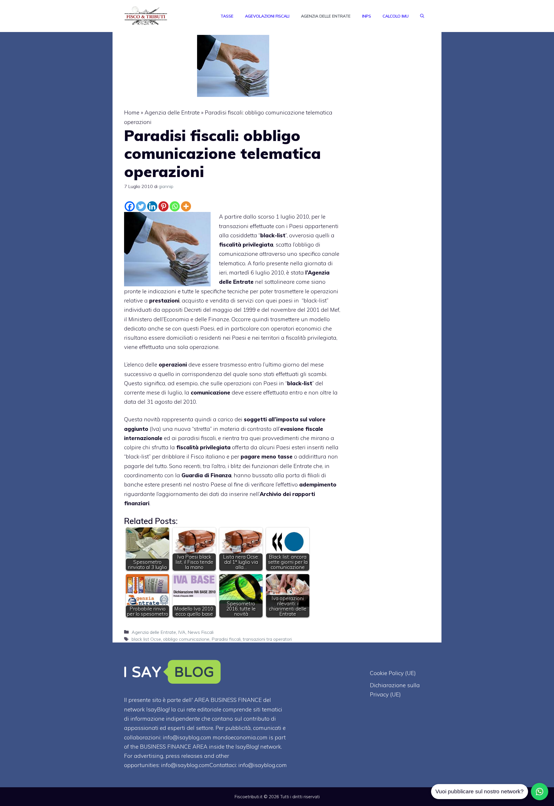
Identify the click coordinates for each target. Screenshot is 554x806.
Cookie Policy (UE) (393, 673)
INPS (366, 16)
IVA (182, 632)
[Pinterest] (163, 206)
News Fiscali (201, 632)
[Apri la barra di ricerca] (422, 16)
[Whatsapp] (175, 206)
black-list (315, 300)
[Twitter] (141, 206)
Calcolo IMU (396, 16)
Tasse (226, 16)
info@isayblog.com (262, 765)
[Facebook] (130, 206)
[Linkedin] (152, 206)
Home (131, 112)
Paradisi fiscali (226, 639)
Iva (155, 428)
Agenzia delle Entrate (326, 16)
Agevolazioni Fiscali (267, 16)
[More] (186, 206)
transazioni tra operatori (267, 639)
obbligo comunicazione (186, 639)
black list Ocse (146, 639)
